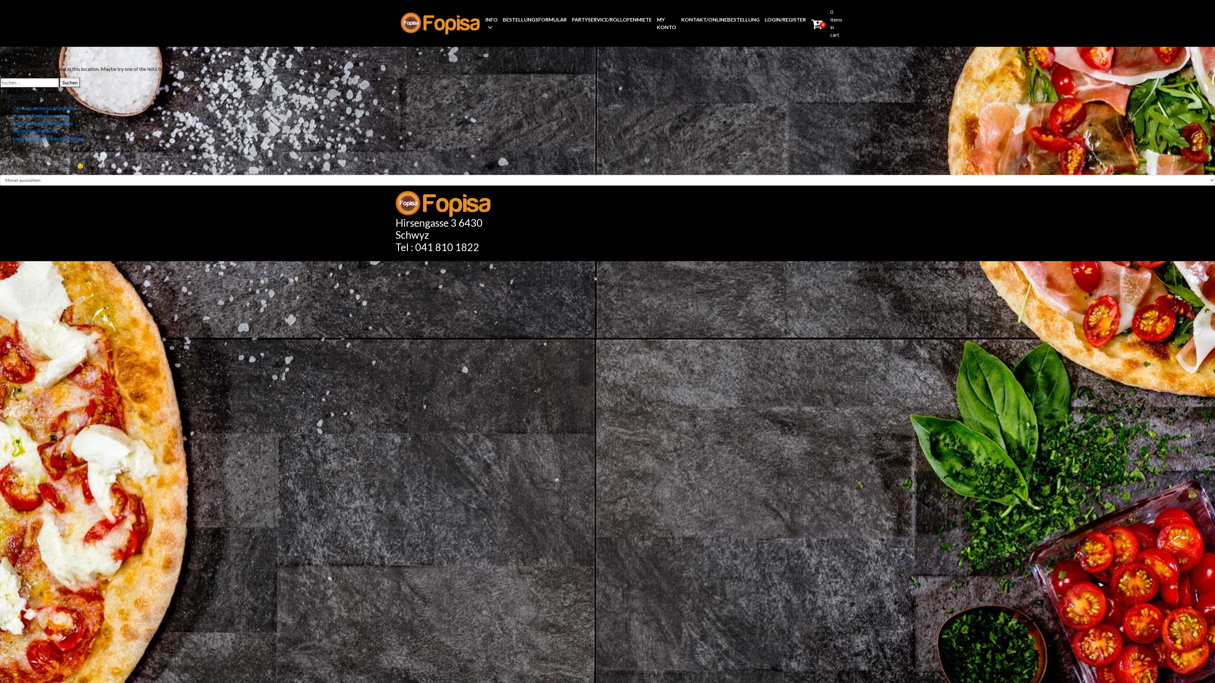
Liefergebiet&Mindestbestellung (48, 138)
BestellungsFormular (535, 19)
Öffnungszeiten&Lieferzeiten (44, 108)
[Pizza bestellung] (440, 23)
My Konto (666, 23)
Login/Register (785, 19)
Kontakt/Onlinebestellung (720, 19)
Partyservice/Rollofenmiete (612, 19)
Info (491, 19)
